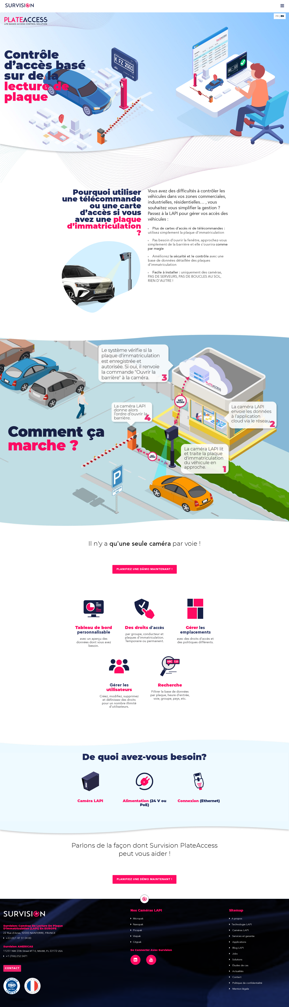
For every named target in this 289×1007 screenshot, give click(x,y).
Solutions (237, 959)
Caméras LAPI (240, 930)
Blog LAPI (238, 948)
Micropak (138, 919)
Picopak (137, 930)
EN (282, 16)
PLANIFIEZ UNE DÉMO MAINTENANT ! (144, 879)
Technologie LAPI (242, 924)
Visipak (137, 936)
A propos (237, 919)
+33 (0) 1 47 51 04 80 (18, 938)
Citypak (137, 942)
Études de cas (240, 965)
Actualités (238, 971)
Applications (239, 942)
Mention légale (240, 989)
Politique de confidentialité (247, 983)
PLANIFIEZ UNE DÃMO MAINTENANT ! (145, 569)
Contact (12, 968)
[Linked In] (135, 960)
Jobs (235, 954)
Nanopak (138, 924)
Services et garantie (243, 936)
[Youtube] (151, 960)
